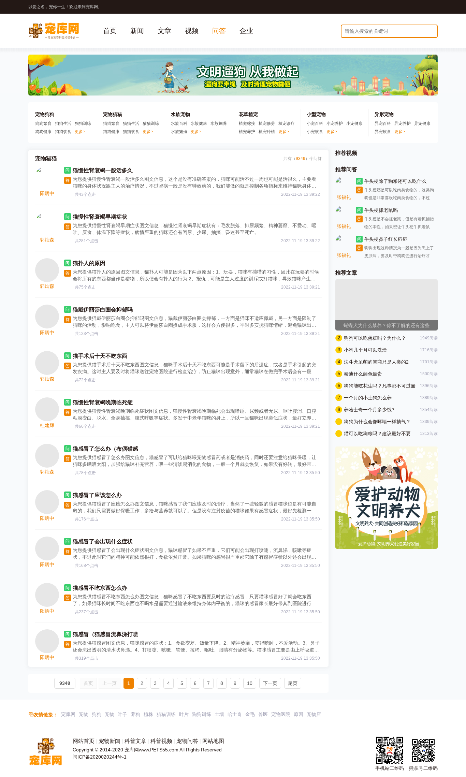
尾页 (292, 683)
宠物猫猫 (112, 114)
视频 (192, 30)
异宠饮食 (383, 131)
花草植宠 (248, 114)
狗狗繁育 (43, 123)
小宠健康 (354, 123)
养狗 (135, 714)
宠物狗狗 (44, 114)
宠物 (83, 714)
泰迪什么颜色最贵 (363, 374)
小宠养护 (334, 123)
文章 (164, 30)
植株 (148, 714)
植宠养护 (247, 131)
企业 (246, 30)
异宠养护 (402, 123)
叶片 (184, 714)
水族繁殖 (179, 131)
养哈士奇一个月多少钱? (369, 409)
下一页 (270, 683)
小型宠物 (316, 114)
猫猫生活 (131, 123)
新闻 (137, 30)
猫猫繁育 (111, 123)
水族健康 (199, 123)
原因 (298, 714)
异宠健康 (422, 123)
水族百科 (179, 123)
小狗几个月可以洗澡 (365, 350)
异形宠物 (384, 114)
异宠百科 (383, 123)
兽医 (263, 714)
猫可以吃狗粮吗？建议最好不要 (377, 433)
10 (249, 683)
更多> (80, 131)
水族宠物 (180, 114)
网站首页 (83, 741)
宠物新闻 (109, 741)
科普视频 (161, 741)
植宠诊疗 (286, 123)
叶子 (122, 714)
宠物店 (314, 714)
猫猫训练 (151, 123)
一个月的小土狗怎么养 (368, 397)
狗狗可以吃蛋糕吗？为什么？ (375, 338)
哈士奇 (235, 714)
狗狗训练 (83, 123)
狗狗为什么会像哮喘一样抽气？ (377, 421)
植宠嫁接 (247, 123)
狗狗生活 (63, 123)
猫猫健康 (111, 131)
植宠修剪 (267, 123)
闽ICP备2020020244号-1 (100, 757)
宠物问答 (187, 741)
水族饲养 (218, 123)
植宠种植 (267, 131)
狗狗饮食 (63, 131)
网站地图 (213, 741)
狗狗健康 (43, 131)
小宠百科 (315, 123)
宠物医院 (280, 714)
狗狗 (96, 714)
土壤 (219, 714)
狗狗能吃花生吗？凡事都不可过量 (380, 385)
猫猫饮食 (131, 131)
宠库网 (68, 714)
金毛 (250, 714)
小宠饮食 (315, 131)
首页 (110, 30)
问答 (219, 30)
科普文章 (135, 741)
